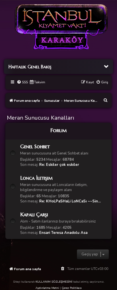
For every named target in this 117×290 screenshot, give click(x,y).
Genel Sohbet (35, 146)
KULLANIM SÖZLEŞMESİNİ (53, 282)
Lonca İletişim (36, 178)
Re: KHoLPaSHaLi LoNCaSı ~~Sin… (70, 201)
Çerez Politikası (72, 288)
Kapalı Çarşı (34, 214)
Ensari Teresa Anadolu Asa (63, 232)
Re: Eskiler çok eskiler (59, 164)
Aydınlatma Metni (47, 288)
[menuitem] (22, 82)
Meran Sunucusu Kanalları (40, 118)
